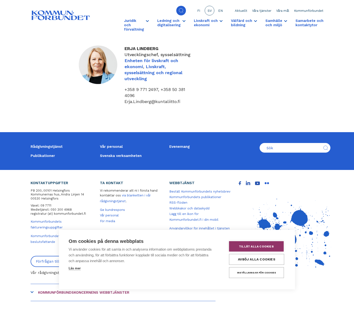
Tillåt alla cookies (256, 246)
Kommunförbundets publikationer (195, 197)
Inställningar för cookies (256, 272)
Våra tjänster (261, 11)
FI (198, 11)
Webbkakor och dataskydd (189, 208)
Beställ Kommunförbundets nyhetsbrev (199, 191)
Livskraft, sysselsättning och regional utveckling (153, 72)
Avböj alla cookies (256, 259)
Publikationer (43, 156)
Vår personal (111, 146)
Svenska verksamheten (121, 156)
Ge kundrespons (112, 210)
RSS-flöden (178, 202)
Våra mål (282, 11)
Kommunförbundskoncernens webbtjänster (83, 292)
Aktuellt (241, 11)
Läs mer (75, 268)
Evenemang (179, 146)
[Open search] (181, 10)
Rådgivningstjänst (47, 146)
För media (107, 221)
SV (210, 11)
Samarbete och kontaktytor (309, 23)
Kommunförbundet (308, 11)
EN (220, 11)
